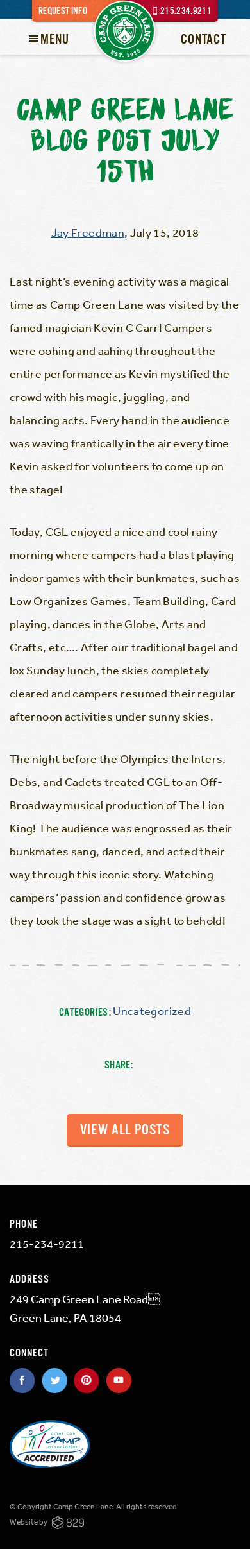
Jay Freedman (87, 232)
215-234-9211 (47, 1244)
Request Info (62, 11)
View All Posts (125, 1130)
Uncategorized (152, 1011)
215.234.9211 (186, 11)
